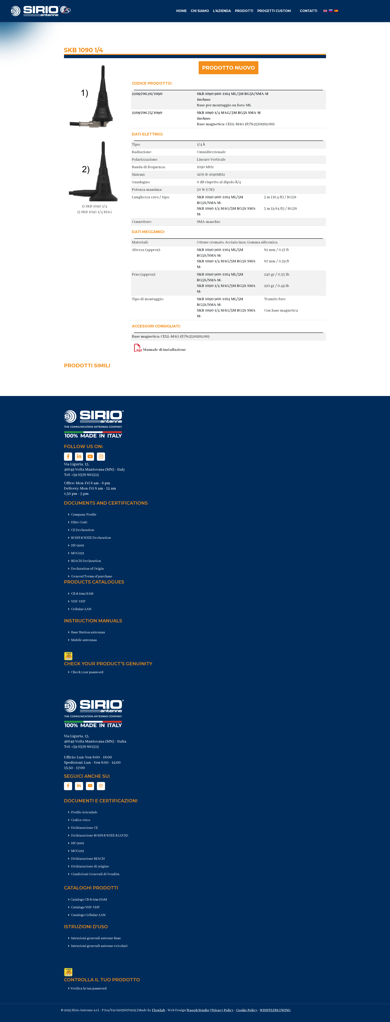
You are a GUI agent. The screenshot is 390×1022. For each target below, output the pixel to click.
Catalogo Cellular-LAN (88, 915)
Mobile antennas (83, 640)
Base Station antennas (87, 632)
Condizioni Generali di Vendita (94, 874)
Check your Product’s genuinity (108, 663)
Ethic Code (79, 522)
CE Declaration (82, 530)
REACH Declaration (85, 561)
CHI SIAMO (200, 11)
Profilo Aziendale (84, 812)
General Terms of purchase (91, 576)
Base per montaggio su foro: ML (224, 105)
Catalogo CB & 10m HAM (88, 900)
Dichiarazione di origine (89, 866)
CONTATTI (308, 11)
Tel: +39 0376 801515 (81, 474)
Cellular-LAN (80, 609)
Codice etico (80, 820)
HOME (181, 11)
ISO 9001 (77, 545)
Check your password (86, 672)
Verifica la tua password (88, 988)
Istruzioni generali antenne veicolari (99, 946)
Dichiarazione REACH (87, 859)
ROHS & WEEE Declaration (90, 538)
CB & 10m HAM (81, 594)
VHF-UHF (78, 601)
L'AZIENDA (222, 11)
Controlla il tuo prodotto (102, 980)
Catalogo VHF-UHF (85, 907)
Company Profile (83, 515)
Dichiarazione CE (84, 828)
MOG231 (77, 553)
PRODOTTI (244, 11)
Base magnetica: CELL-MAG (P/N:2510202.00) (235, 124)
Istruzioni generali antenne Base (95, 938)
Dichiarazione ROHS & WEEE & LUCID (99, 835)
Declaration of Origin (87, 569)
